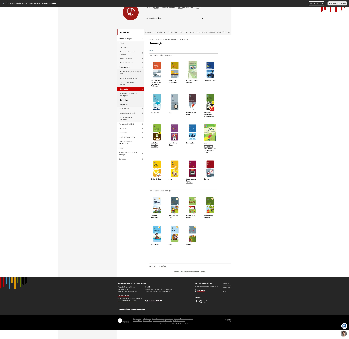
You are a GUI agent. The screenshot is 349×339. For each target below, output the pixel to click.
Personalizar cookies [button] (316, 3)
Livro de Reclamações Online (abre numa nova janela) (123, 320)
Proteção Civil (184, 39)
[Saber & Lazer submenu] (165, 32)
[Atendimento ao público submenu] (229, 32)
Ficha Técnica (147, 319)
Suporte (225, 291)
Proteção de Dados (179, 321)
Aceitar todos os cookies (337, 3)
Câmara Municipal (170, 39)
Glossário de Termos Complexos (183, 319)
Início (151, 39)
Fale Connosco (227, 287)
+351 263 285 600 (123, 295)
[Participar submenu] (177, 32)
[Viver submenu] (150, 32)
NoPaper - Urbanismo (198, 32)
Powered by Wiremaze (228, 320)
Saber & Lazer (158, 32)
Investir (183, 32)
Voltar (154, 266)
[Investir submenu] (187, 32)
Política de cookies (49, 3)
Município (125, 32)
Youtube (205, 301)
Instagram (201, 301)
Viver (147, 32)
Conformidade (147, 321)
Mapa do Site (137, 319)
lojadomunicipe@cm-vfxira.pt (127, 300)
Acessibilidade (137, 321)
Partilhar (164, 266)
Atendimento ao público (218, 32)
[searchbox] (175, 18)
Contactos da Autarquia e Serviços (162, 319)
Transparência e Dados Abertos (162, 321)
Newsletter (226, 283)
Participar (172, 32)
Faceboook (196, 301)
